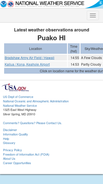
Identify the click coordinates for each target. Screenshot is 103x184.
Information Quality (15, 134)
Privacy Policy (12, 150)
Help (6, 138)
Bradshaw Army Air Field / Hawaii (29, 57)
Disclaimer (10, 129)
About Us (9, 158)
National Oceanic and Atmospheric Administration (36, 101)
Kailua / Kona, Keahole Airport (27, 64)
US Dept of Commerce (18, 96)
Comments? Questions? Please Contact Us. (32, 123)
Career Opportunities (17, 163)
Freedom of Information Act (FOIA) (26, 154)
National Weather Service (20, 105)
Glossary (9, 142)
